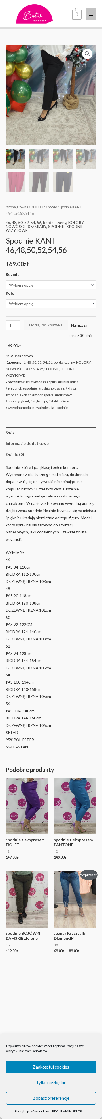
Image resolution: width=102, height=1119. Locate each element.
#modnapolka (43, 395)
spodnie (62, 407)
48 (14, 222)
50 (20, 222)
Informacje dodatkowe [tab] (27, 443)
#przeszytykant (17, 401)
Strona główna (17, 207)
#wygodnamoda (18, 407)
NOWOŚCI (15, 226)
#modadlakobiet (18, 395)
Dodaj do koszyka (46, 325)
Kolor (11, 293)
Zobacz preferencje (51, 1098)
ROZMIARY (36, 226)
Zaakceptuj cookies (51, 1066)
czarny (60, 222)
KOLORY (38, 207)
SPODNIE (56, 226)
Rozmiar (13, 274)
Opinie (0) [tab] (15, 454)
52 (26, 222)
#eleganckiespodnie (21, 388)
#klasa (71, 388)
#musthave (64, 395)
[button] (87, 54)
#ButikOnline (68, 382)
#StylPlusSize (58, 401)
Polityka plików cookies (32, 1111)
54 (33, 222)
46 (8, 222)
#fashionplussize (51, 388)
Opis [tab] (10, 432)
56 (39, 222)
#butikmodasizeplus (41, 382)
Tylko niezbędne (51, 1082)
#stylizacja (39, 401)
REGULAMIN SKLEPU (68, 1111)
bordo (52, 207)
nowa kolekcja (43, 407)
